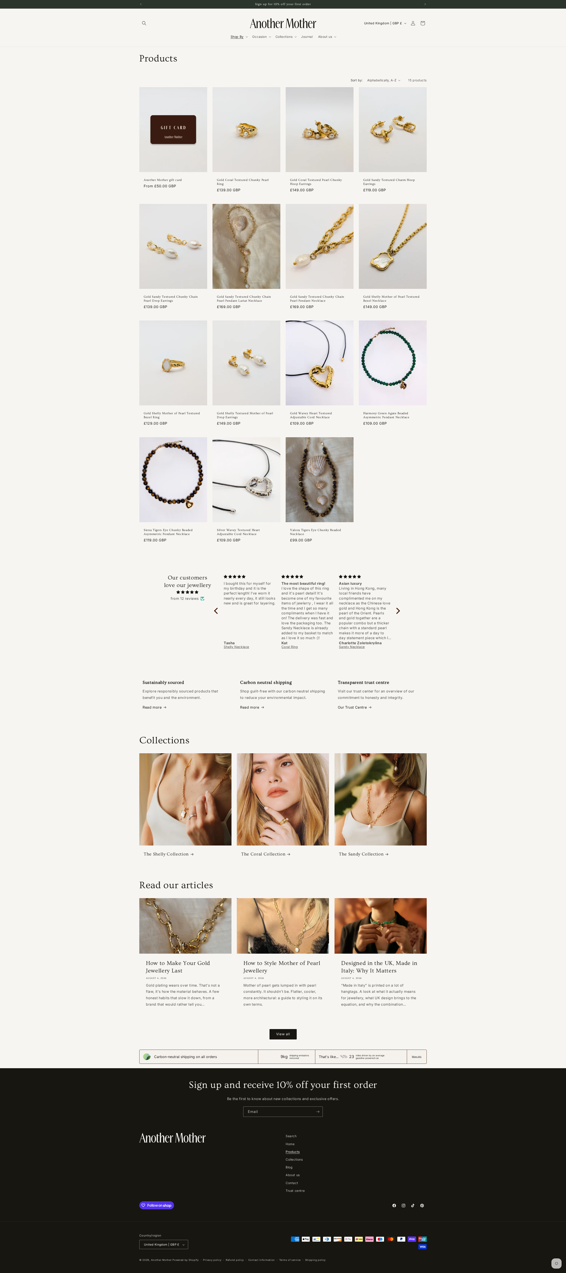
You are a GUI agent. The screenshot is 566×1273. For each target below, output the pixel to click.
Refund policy (235, 1259)
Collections (294, 1159)
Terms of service (290, 1259)
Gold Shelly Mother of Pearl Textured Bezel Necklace (391, 298)
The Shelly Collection (166, 854)
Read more (152, 707)
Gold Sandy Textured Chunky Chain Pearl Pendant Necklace (317, 298)
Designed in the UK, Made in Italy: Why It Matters (379, 967)
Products (293, 1151)
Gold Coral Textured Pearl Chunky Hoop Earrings (316, 182)
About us (293, 1175)
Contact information (261, 1259)
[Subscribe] (318, 1111)
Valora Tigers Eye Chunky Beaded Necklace (315, 532)
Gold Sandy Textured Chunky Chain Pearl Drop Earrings (171, 298)
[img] (187, 592)
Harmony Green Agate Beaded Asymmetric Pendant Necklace (386, 415)
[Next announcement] (425, 4)
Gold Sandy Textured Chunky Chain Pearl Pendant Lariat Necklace (244, 298)
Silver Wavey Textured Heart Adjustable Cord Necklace (238, 532)
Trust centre (295, 1190)
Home (290, 1144)
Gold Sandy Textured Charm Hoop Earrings (389, 182)
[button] (144, 23)
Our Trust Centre (352, 707)
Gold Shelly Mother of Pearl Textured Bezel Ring (172, 415)
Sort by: (357, 80)
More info (416, 1056)
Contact (292, 1183)
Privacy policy (212, 1259)
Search (291, 1136)
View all (283, 1034)
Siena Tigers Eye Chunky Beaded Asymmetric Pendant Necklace (168, 532)
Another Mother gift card (163, 180)
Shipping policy (315, 1259)
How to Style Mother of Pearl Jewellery (281, 967)
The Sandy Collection (361, 854)
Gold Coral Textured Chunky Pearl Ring (243, 182)
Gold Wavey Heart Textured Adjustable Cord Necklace (311, 415)
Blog (289, 1167)
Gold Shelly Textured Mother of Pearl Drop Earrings (245, 415)
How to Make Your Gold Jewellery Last (178, 967)
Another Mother (161, 1260)
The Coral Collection (263, 854)
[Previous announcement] (141, 4)
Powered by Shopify (185, 1260)
